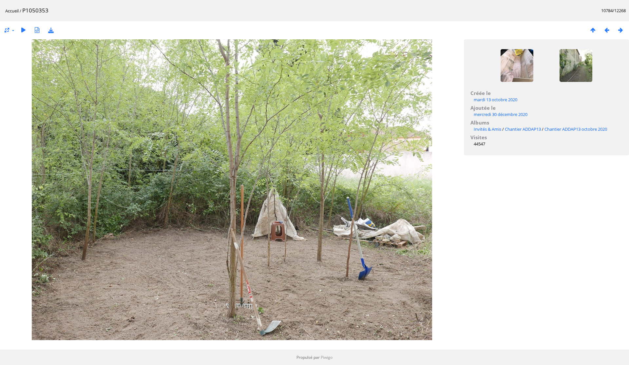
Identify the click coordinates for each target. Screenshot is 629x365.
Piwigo (327, 357)
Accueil (12, 11)
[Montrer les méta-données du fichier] (37, 30)
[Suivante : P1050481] (620, 30)
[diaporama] (23, 30)
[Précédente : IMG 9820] (607, 30)
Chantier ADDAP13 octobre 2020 (575, 129)
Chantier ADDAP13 (523, 129)
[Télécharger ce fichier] (51, 30)
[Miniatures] (593, 30)
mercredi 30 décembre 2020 (500, 114)
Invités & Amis (487, 129)
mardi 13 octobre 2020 (495, 100)
